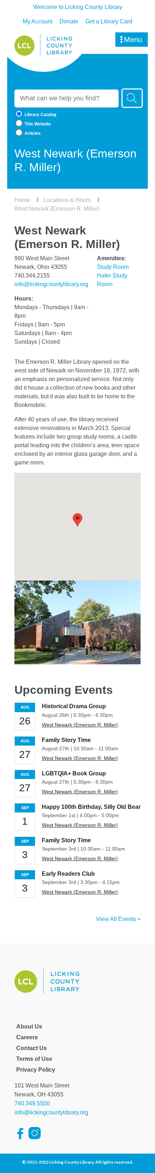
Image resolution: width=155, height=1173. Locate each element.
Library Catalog (39, 114)
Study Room (113, 267)
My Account (37, 21)
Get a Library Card (108, 21)
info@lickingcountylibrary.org (51, 284)
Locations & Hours (67, 200)
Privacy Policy (35, 1070)
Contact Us (31, 1048)
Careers (27, 1037)
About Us (29, 1026)
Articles (32, 133)
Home (22, 200)
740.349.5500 (32, 1103)
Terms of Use (34, 1059)
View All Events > (118, 919)
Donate (68, 21)
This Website (37, 124)
